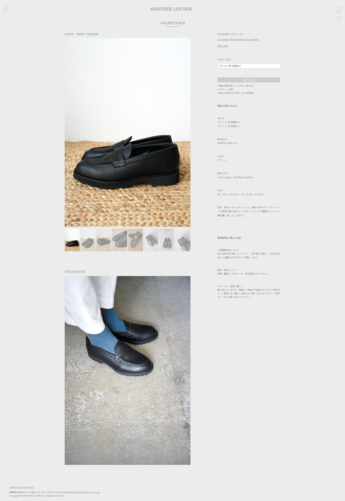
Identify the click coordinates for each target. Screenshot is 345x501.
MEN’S (81, 34)
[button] (68, 132)
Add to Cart (249, 80)
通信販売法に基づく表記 (229, 237)
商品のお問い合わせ (227, 105)
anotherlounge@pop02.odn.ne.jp (83, 492)
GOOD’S (69, 34)
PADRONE (92, 34)
